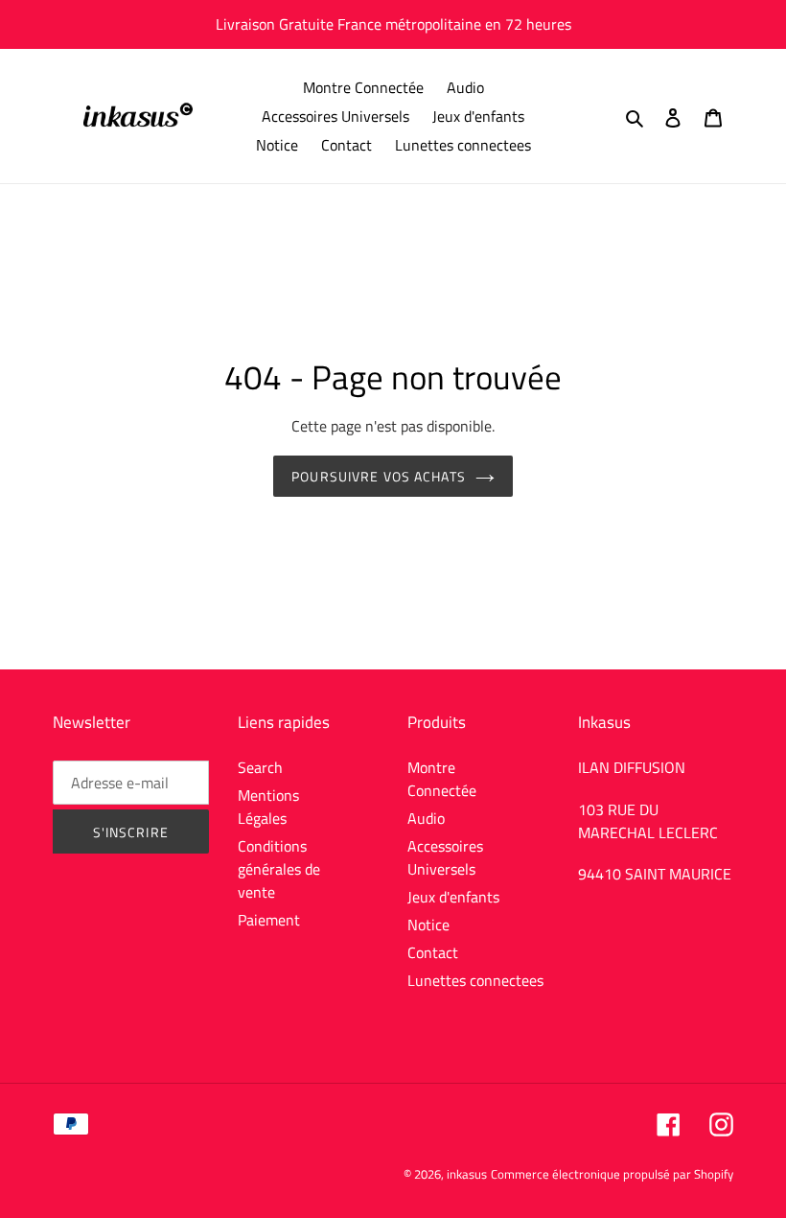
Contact (432, 952)
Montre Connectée (441, 779)
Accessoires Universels (445, 857)
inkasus (467, 1173)
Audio (426, 818)
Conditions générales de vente (279, 868)
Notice (428, 924)
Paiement (269, 919)
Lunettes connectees (475, 980)
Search (260, 767)
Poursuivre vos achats (378, 476)
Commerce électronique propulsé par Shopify (612, 1173)
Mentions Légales (268, 807)
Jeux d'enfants (453, 896)
